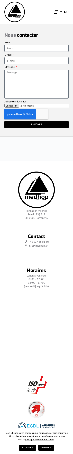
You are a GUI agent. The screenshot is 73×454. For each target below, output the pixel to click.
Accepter (27, 447)
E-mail (8, 54)
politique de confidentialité (39, 439)
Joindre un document (16, 101)
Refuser (46, 447)
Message (9, 67)
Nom (7, 42)
